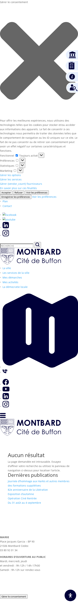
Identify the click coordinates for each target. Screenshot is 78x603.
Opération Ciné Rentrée (22, 498)
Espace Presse (15, 582)
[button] (39, 61)
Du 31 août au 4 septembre (24, 502)
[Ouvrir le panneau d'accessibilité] (70, 595)
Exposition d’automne (21, 494)
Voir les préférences (36, 192)
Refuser (19, 192)
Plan (5, 201)
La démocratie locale (15, 287)
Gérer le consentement (13, 596)
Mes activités (10, 282)
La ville (7, 268)
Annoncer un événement (51, 582)
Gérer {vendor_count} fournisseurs (21, 183)
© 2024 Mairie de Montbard (26, 573)
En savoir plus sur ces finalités (18, 188)
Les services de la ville (16, 273)
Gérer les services (11, 179)
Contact (7, 206)
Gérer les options (10, 175)
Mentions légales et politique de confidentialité (39, 592)
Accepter (6, 192)
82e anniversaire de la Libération (28, 489)
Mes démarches (12, 277)
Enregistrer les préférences (15, 196)
